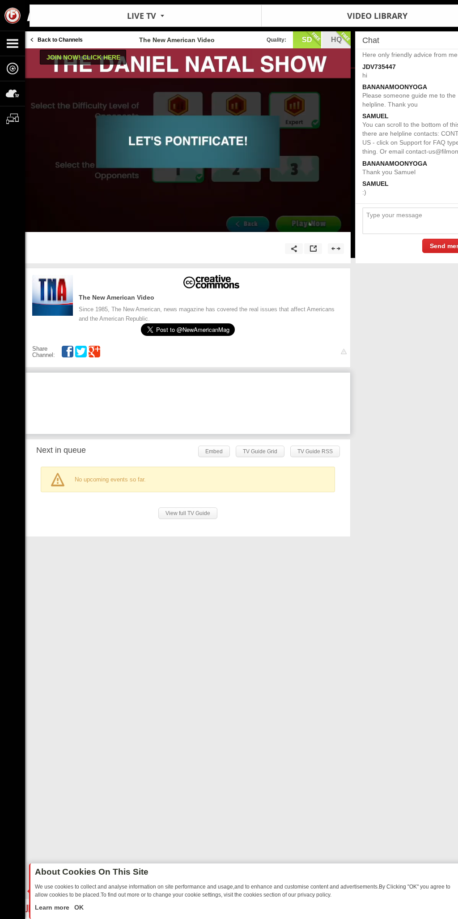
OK (78, 907)
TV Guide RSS (315, 451)
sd (307, 39)
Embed (214, 451)
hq (336, 39)
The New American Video (116, 297)
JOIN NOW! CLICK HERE (83, 57)
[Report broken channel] (344, 351)
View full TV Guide (187, 513)
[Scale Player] (336, 248)
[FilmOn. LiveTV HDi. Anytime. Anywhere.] (12, 15)
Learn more (53, 907)
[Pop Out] (313, 248)
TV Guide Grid (260, 451)
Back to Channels (60, 40)
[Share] (294, 248)
